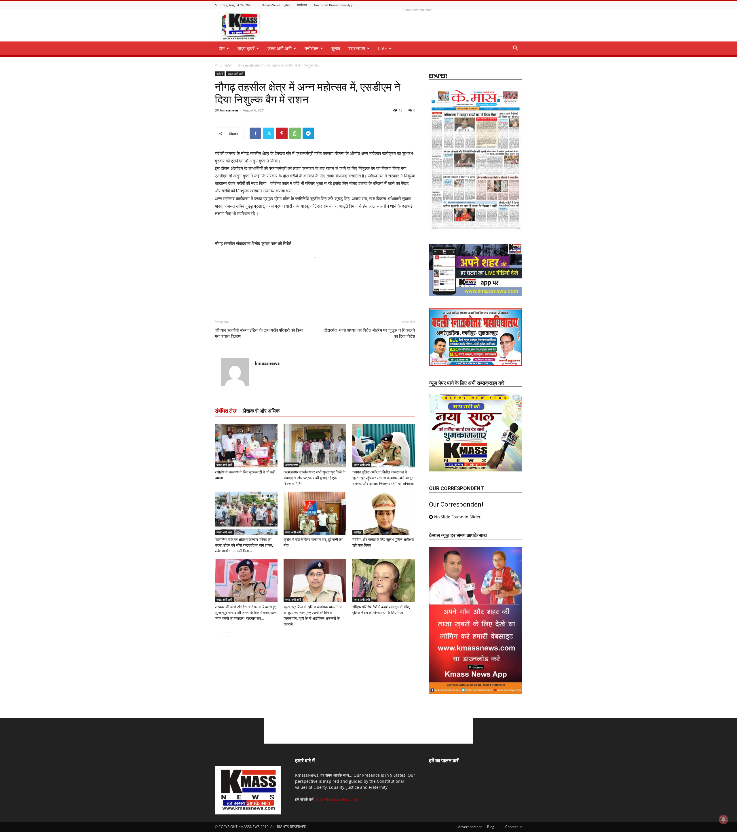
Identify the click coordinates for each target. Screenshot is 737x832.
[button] (515, 49)
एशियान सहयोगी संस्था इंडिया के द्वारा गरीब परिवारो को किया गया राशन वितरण (259, 333)
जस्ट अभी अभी (279, 48)
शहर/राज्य (356, 48)
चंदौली (228, 65)
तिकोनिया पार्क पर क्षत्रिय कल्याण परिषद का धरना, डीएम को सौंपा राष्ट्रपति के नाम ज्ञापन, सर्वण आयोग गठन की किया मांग (244, 545)
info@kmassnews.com (337, 799)
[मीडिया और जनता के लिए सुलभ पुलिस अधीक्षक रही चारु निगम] (383, 513)
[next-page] (227, 635)
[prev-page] (218, 635)
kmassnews (229, 110)
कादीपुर (357, 532)
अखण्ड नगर (291, 465)
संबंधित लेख (226, 411)
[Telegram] (308, 133)
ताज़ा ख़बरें (246, 48)
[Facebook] (255, 133)
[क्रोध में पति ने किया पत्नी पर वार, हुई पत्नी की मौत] (315, 513)
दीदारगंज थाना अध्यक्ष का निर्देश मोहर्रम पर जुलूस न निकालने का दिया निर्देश (369, 333)
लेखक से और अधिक (261, 411)
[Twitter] (268, 133)
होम (217, 65)
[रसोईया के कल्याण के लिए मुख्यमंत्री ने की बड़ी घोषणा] (246, 445)
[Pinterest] (282, 133)
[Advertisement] (417, 26)
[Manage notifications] (723, 819)
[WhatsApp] (295, 133)
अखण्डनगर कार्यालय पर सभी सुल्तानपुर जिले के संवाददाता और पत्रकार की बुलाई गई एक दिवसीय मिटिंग (314, 478)
